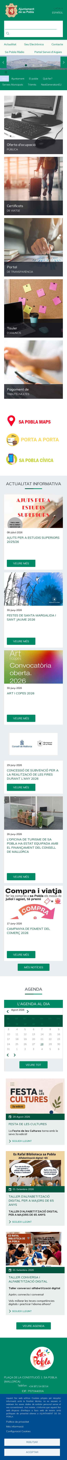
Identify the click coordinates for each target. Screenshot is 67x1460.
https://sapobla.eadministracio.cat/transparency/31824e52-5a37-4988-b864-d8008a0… (33, 125)
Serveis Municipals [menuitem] (12, 84)
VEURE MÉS (21, 563)
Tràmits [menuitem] (32, 84)
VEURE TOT (33, 1065)
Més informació (15, 1426)
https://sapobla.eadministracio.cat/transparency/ (33, 247)
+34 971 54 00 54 (38, 1386)
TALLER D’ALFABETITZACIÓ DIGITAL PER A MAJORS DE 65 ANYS (31, 1200)
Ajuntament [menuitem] (17, 78)
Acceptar (32, 1452)
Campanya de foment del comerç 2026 (28, 931)
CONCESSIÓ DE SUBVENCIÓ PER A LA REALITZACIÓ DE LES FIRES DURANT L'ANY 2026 (32, 774)
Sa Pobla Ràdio (14, 52)
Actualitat (10, 44)
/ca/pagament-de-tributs (33, 369)
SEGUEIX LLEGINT (22, 1141)
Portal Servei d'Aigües (48, 52)
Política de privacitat (17, 1421)
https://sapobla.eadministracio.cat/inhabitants (33, 186)
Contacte (57, 44)
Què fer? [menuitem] (47, 78)
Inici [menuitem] (4, 78)
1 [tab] (26, 65)
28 (42, 1044)
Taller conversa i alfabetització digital (28, 1279)
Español (57, 12)
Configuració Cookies (18, 1431)
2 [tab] (33, 65)
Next (63, 62)
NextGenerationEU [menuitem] (51, 84)
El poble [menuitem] (33, 78)
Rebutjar (32, 1442)
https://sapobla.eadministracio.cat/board (33, 308)
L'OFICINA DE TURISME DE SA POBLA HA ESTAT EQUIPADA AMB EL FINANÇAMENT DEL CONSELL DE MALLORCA (32, 845)
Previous (3, 62)
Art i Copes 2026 (21, 693)
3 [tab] (41, 65)
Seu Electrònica (34, 44)
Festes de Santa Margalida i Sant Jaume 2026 (31, 617)
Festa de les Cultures (28, 1124)
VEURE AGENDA (33, 1326)
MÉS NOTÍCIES (33, 967)
